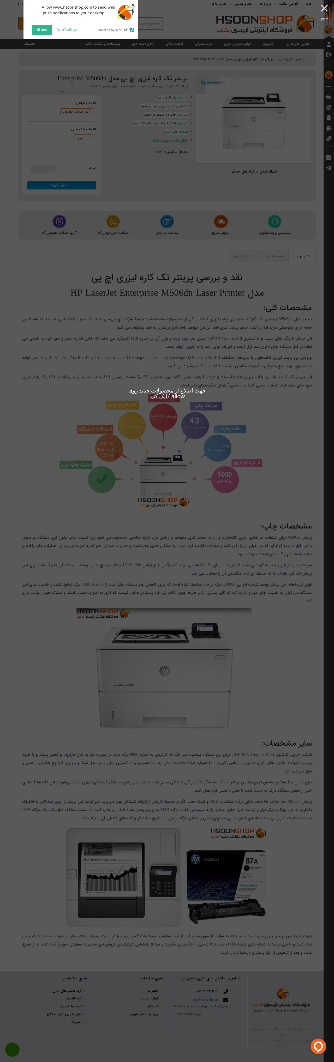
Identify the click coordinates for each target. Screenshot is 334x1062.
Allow (42, 29)
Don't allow (66, 29)
